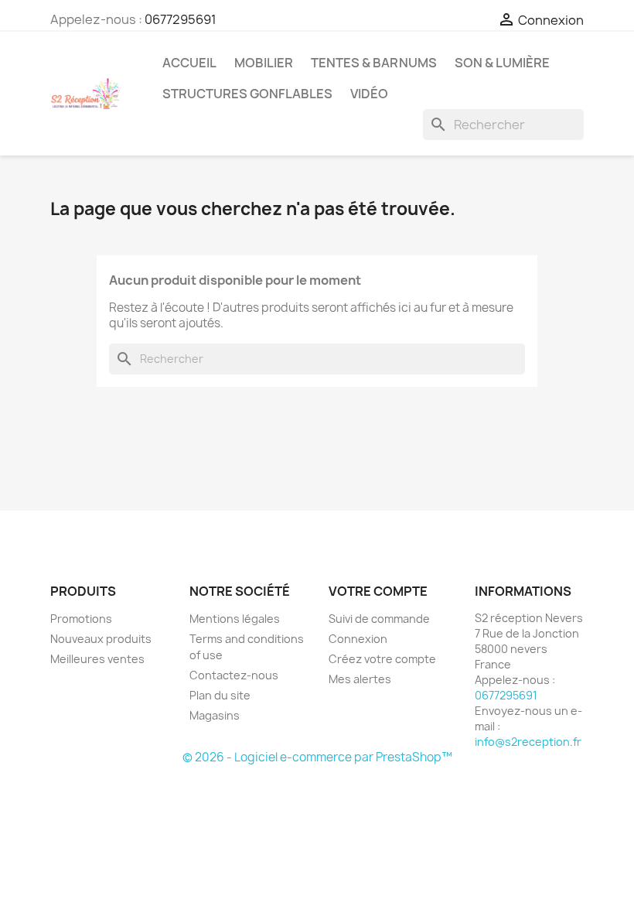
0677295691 (180, 19)
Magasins (214, 715)
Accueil (189, 62)
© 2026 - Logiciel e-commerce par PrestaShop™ (317, 757)
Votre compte (378, 591)
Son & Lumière (502, 62)
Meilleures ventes (97, 658)
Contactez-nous (233, 675)
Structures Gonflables (247, 93)
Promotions (81, 618)
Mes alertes (360, 679)
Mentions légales (234, 618)
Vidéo (369, 93)
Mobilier (263, 62)
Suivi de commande (379, 618)
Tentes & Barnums (374, 62)
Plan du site (220, 695)
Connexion (358, 638)
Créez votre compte (382, 658)
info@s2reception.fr (528, 741)
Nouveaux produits (101, 638)
